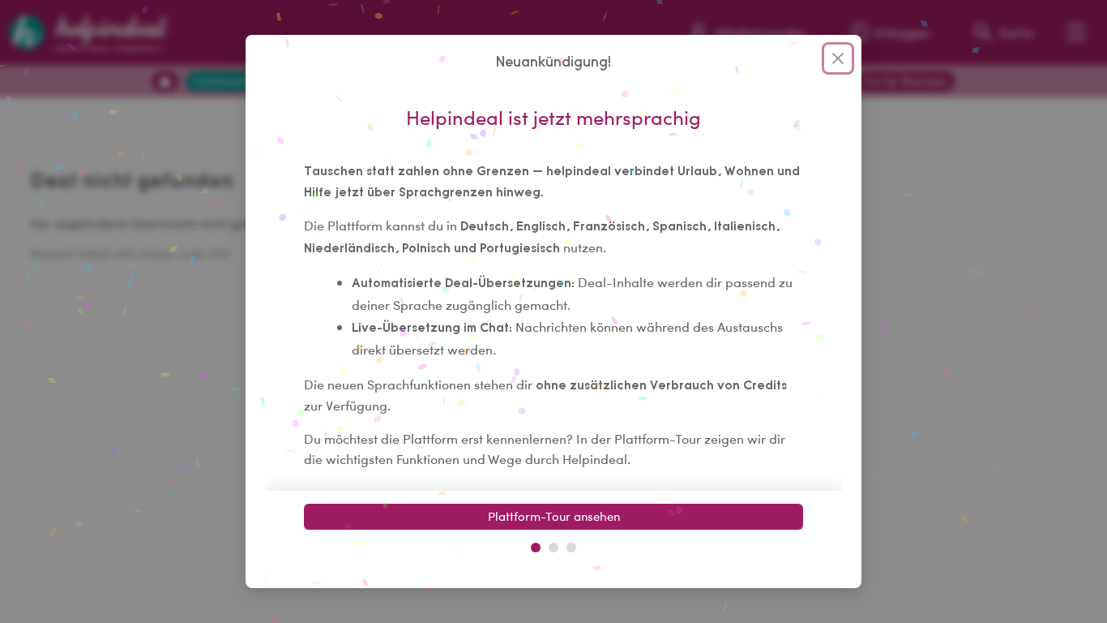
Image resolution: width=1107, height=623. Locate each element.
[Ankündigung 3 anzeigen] (571, 547)
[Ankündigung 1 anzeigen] (536, 547)
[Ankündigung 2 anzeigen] (553, 547)
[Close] (838, 58)
